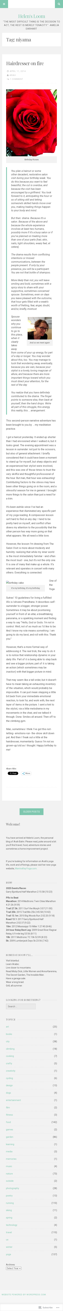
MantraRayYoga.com (26, 868)
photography (12, 1188)
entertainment (13, 1100)
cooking (10, 1056)
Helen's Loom (31, 16)
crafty (9, 1063)
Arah (13, 75)
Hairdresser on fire (25, 63)
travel (9, 1232)
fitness (9, 1114)
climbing (10, 1049)
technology (11, 1225)
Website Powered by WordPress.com (24, 1294)
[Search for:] (21, 1006)
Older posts (31, 812)
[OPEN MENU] (4, 4)
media (9, 1151)
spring (9, 1217)
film (8, 1107)
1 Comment (16, 79)
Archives (10, 1264)
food (8, 1122)
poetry (9, 1195)
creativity (10, 1071)
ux (7, 1239)
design (9, 1085)
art (7, 1026)
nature (9, 1173)
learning (10, 1144)
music (9, 1166)
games (9, 1129)
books (9, 1034)
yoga (8, 1254)
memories (11, 1159)
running (10, 1203)
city (8, 1041)
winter (9, 1247)
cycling (9, 1078)
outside (10, 1181)
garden (9, 1137)
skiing (9, 1210)
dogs (8, 1093)
